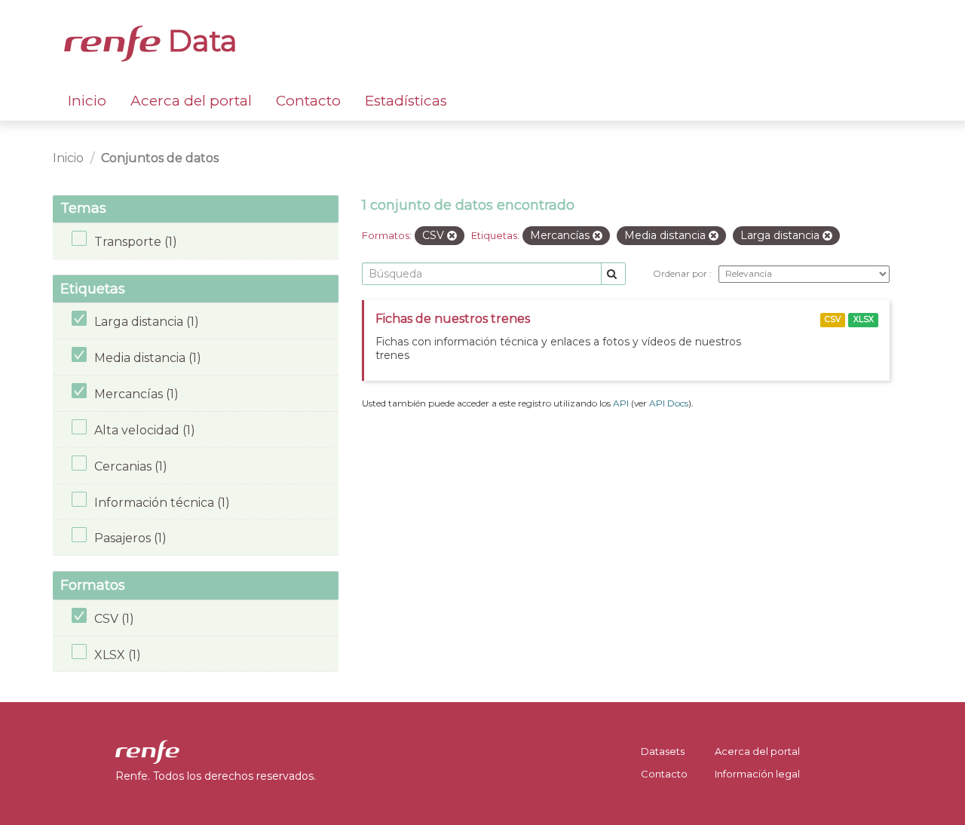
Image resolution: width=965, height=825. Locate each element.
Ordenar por (681, 273)
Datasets (663, 751)
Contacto (308, 100)
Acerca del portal (191, 100)
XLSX (863, 319)
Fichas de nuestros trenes (452, 318)
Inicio (87, 100)
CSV (833, 319)
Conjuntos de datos (160, 158)
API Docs (668, 403)
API (621, 403)
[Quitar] (452, 236)
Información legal (757, 774)
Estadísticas (406, 100)
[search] (613, 274)
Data (199, 41)
